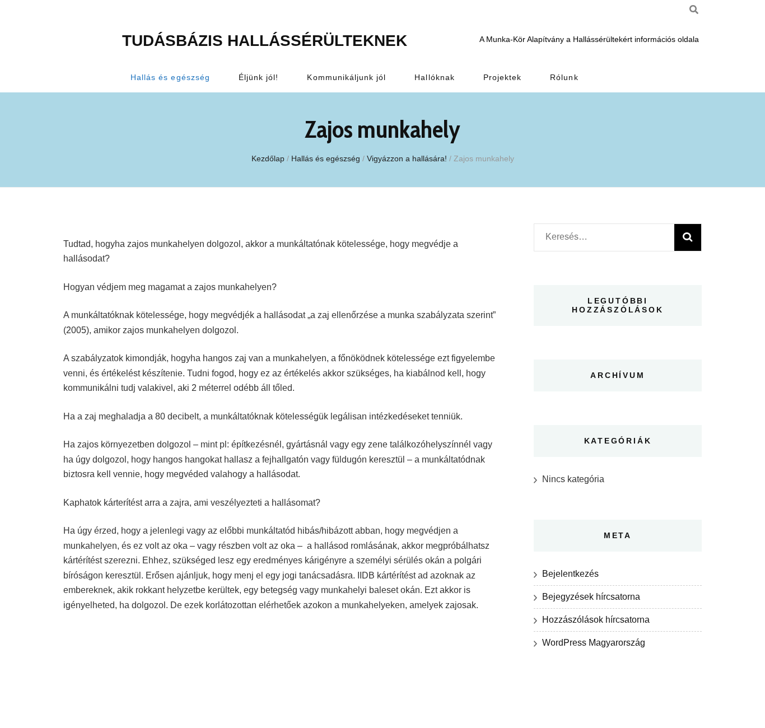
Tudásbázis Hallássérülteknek (264, 40)
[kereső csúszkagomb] (693, 10)
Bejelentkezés (570, 573)
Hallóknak (434, 77)
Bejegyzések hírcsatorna (591, 596)
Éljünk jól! (259, 77)
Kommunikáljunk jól (346, 77)
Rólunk (564, 77)
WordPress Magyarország (593, 642)
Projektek (502, 77)
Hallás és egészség (170, 77)
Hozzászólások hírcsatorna (596, 619)
